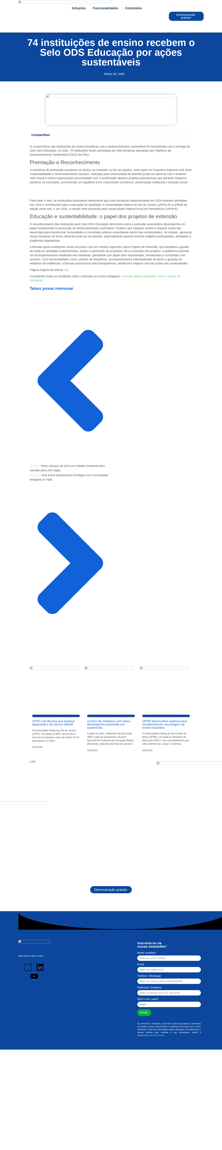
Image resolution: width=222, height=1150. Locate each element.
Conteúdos (133, 8)
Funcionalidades (105, 8)
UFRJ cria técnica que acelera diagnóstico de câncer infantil (53, 722)
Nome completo (146, 953)
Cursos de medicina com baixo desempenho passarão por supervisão (108, 724)
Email (141, 964)
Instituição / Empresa (149, 987)
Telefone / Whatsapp (149, 976)
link (66, 270)
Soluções (79, 8)
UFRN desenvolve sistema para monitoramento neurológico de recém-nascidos (164, 724)
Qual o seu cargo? (147, 999)
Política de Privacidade (153, 1035)
